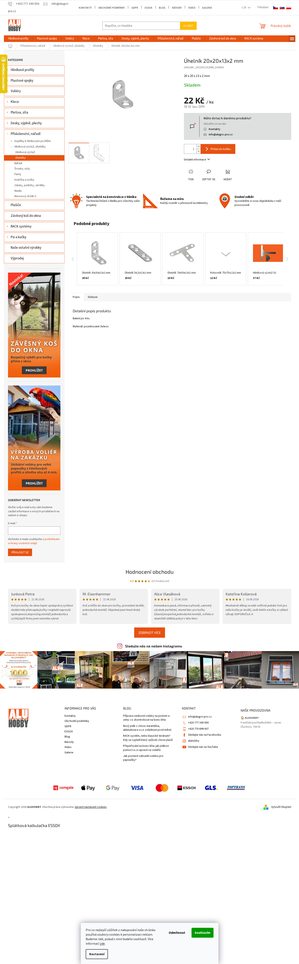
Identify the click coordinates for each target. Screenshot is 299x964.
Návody (177, 8)
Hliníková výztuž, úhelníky (30, 147)
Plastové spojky (22, 80)
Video (191, 8)
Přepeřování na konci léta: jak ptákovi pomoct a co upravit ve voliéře (146, 748)
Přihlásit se (20, 552)
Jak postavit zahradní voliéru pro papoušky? (143, 758)
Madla (18, 191)
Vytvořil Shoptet (281, 807)
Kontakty (85, 8)
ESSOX (148, 8)
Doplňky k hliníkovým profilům (32, 141)
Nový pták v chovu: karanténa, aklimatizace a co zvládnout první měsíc (147, 728)
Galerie (207, 8)
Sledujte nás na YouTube (203, 747)
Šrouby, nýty (22, 169)
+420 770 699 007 (198, 729)
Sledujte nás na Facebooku (204, 735)
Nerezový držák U (25, 196)
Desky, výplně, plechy (26, 123)
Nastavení (96, 954)
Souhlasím (202, 932)
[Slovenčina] (282, 7)
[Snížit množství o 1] (198, 151)
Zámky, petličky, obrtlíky (29, 185)
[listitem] (97, 258)
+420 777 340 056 (198, 723)
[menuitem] (18, 38)
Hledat (188, 25)
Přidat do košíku (220, 149)
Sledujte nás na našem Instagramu (153, 646)
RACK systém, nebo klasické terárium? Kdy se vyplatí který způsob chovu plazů (148, 738)
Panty (17, 174)
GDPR (134, 8)
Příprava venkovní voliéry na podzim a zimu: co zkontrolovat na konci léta (146, 718)
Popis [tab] (76, 297)
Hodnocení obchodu (150, 571)
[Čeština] (275, 7)
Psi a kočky (18, 237)
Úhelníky (20, 158)
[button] (73, 259)
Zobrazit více (150, 632)
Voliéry (16, 91)
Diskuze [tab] (93, 297)
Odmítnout (177, 932)
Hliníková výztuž (25, 152)
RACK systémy (21, 226)
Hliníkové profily (22, 69)
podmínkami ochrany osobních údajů (34, 541)
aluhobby (193, 741)
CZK (244, 7)
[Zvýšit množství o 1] (198, 146)
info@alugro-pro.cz (221, 134)
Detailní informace (195, 160)
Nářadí (18, 163)
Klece (15, 101)
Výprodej (17, 258)
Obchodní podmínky (111, 8)
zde (102, 943)
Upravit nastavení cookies (91, 807)
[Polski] (288, 7)
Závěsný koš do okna (26, 215)
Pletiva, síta (19, 112)
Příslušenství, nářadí (25, 133)
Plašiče (16, 205)
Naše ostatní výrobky (26, 247)
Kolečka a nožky (24, 180)
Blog (162, 8)
